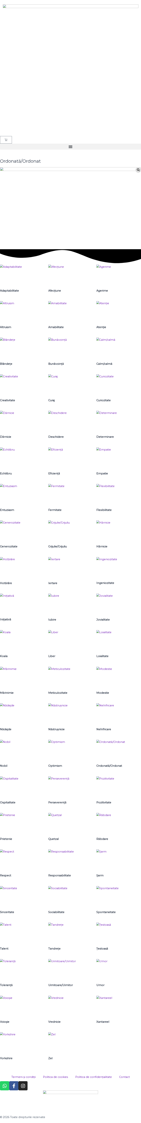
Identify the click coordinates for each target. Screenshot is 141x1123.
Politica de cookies (55, 1077)
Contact (124, 1077)
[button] (70, 147)
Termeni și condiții (23, 1077)
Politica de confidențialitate (93, 1077)
